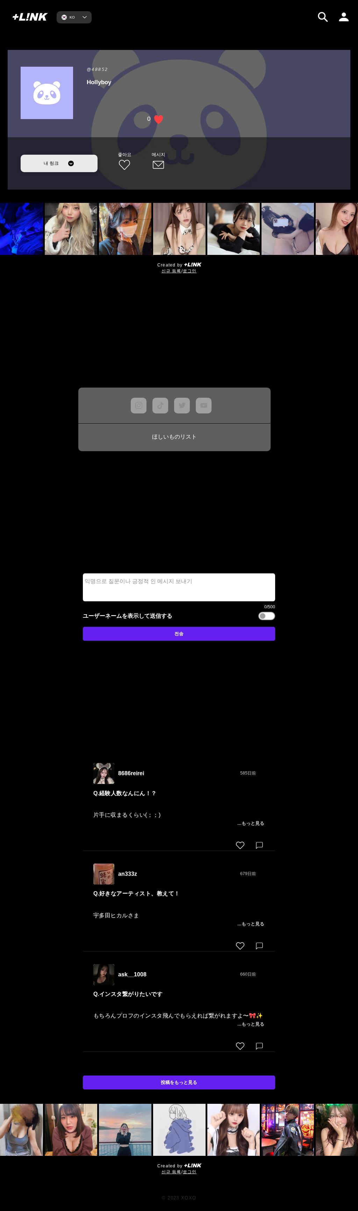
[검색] (323, 17)
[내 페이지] (344, 17)
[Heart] (240, 845)
